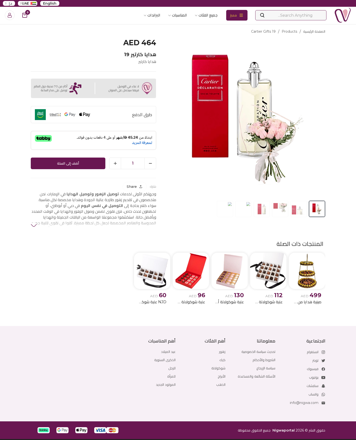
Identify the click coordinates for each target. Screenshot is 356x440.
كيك (222, 360)
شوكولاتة (218, 368)
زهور (222, 351)
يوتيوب (313, 377)
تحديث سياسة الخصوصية (258, 351)
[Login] (10, 15)
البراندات (153, 15)
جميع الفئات (208, 15)
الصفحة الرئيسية (314, 31)
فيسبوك (312, 369)
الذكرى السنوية (165, 360)
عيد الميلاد (168, 351)
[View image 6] (225, 209)
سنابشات (312, 386)
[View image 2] (298, 209)
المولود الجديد (166, 384)
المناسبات (179, 15)
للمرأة (171, 376)
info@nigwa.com (304, 403)
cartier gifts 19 (263, 31)
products (289, 31)
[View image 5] (243, 209)
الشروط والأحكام (264, 360)
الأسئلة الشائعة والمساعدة (256, 376)
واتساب (313, 394)
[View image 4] (262, 209)
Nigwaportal (283, 430)
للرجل (172, 368)
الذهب (220, 384)
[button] (112, 430)
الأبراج (221, 376)
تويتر (315, 360)
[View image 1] (317, 209)
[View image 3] (280, 209)
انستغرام (312, 352)
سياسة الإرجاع (265, 368)
